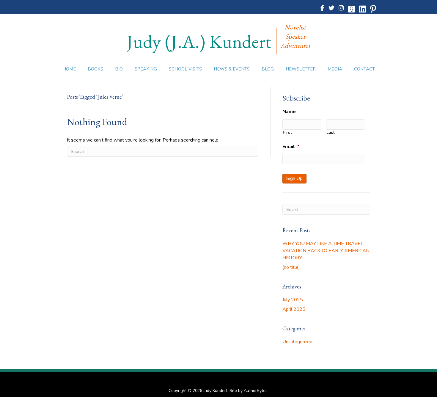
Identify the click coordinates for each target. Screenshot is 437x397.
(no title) (291, 267)
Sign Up (294, 178)
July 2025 (292, 299)
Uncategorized (297, 341)
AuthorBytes (256, 390)
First (287, 132)
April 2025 (293, 309)
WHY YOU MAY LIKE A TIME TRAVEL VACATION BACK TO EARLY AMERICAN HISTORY (326, 250)
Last (330, 132)
